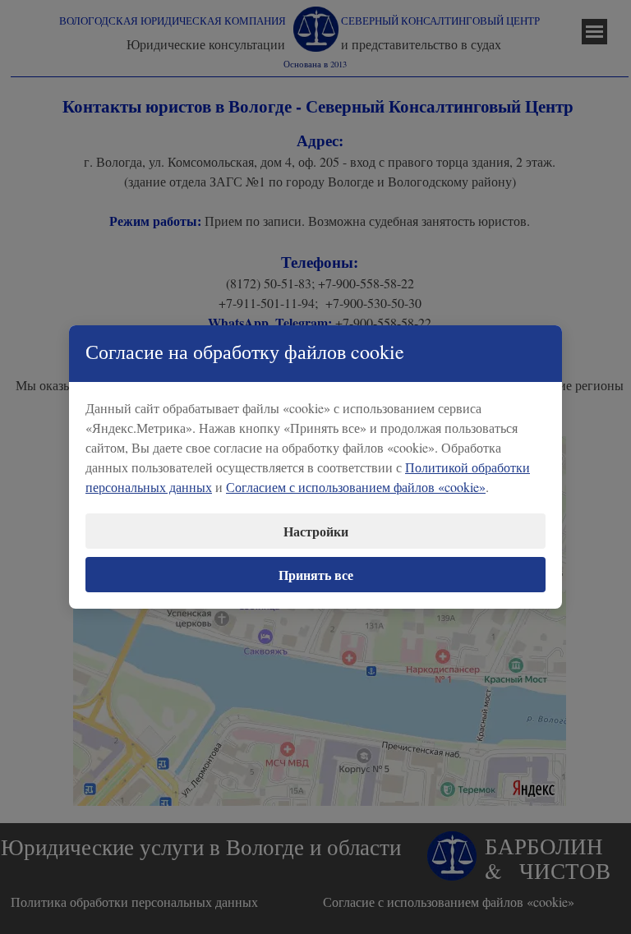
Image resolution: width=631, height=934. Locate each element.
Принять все (316, 574)
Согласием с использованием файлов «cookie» (356, 486)
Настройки (315, 531)
